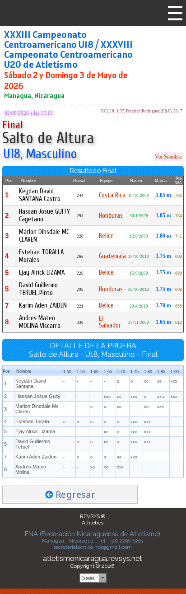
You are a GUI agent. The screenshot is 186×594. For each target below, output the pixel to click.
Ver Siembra (168, 157)
